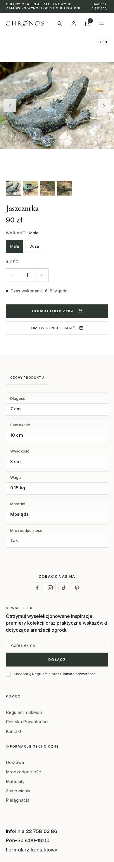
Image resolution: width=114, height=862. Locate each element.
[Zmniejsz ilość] (12, 275)
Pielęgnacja (18, 800)
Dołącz (57, 659)
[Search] (59, 23)
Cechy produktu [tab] (27, 378)
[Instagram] (50, 587)
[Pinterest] (77, 587)
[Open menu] (101, 23)
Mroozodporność (23, 771)
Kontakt (13, 731)
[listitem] (13, 188)
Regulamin (41, 674)
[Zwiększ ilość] (41, 275)
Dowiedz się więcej (99, 6)
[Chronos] (25, 23)
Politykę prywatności (78, 674)
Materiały (15, 781)
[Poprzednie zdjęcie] (10, 105)
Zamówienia (18, 791)
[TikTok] (63, 587)
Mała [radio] (14, 246)
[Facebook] (37, 587)
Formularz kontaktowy (31, 850)
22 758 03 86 (42, 831)
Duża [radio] (34, 246)
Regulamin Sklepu (24, 712)
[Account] (73, 23)
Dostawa (15, 762)
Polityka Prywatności (27, 721)
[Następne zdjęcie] (104, 105)
